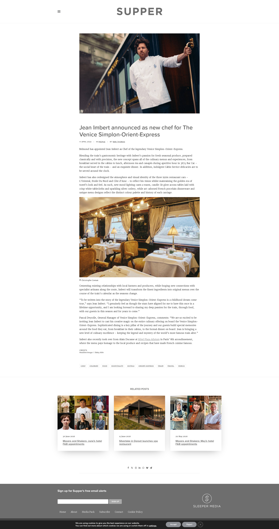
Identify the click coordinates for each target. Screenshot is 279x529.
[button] (59, 11)
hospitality (117, 366)
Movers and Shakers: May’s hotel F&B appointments (195, 442)
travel (170, 366)
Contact (119, 512)
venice (181, 366)
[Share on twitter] (132, 468)
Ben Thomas (119, 141)
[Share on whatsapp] (143, 468)
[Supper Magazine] (139, 11)
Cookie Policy (135, 512)
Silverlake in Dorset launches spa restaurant (138, 442)
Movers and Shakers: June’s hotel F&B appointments (82, 442)
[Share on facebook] (128, 468)
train (160, 366)
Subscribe (104, 512)
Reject (189, 524)
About (74, 512)
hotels (130, 366)
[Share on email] (151, 468)
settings (152, 525)
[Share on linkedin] (139, 468)
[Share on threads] (135, 468)
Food (104, 366)
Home (63, 512)
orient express (146, 366)
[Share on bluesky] (147, 468)
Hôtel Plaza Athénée (149, 339)
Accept (173, 524)
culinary (94, 366)
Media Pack (88, 512)
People (102, 141)
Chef (83, 366)
